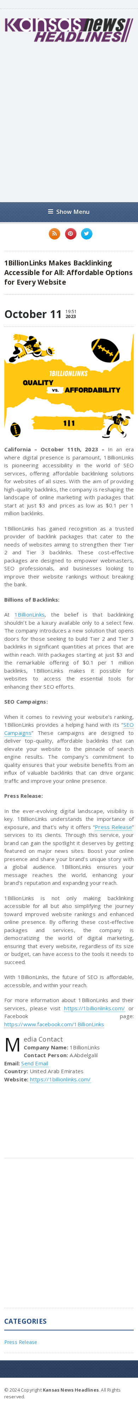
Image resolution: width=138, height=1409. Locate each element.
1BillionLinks (30, 614)
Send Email (34, 1063)
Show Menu (73, 212)
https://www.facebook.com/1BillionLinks (54, 1024)
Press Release (113, 826)
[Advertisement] (69, 122)
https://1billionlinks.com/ (94, 1008)
